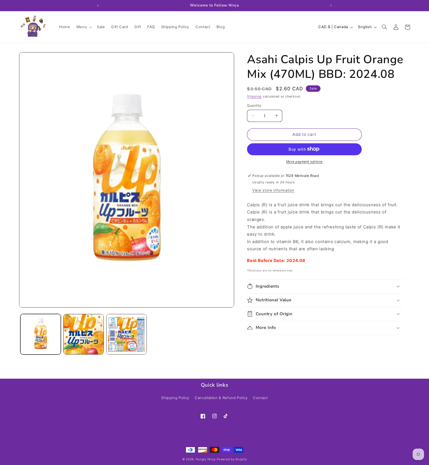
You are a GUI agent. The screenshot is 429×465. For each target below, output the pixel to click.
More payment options (304, 161)
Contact (260, 398)
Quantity (254, 105)
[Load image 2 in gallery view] (83, 334)
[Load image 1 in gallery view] (40, 334)
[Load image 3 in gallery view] (126, 334)
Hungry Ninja (206, 459)
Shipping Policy (175, 398)
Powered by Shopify (232, 459)
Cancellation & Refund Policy (221, 398)
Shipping (254, 96)
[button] (83, 27)
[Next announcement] (330, 5)
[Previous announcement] (98, 5)
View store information (273, 190)
